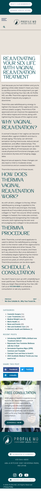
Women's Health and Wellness (18, 329)
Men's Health (12, 322)
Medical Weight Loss (15, 319)
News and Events (13, 324)
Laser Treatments (14, 317)
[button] (4, 27)
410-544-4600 (15, 287)
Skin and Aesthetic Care (16, 327)
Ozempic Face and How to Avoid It (20, 353)
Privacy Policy (8, 487)
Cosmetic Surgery (14, 314)
